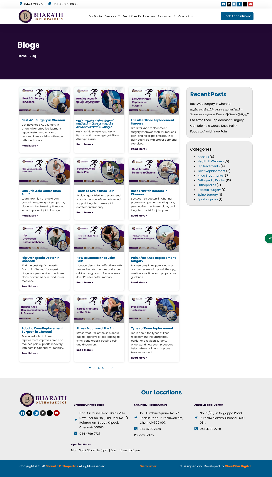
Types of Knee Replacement (152, 328)
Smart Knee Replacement (139, 16)
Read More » (30, 145)
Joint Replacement (211, 171)
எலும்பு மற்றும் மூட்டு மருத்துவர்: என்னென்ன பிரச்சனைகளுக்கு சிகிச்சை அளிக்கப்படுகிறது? (95, 123)
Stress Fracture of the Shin (96, 328)
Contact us (185, 16)
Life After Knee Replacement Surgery (217, 120)
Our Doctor (96, 16)
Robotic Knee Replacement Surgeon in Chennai (42, 330)
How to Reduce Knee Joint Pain (95, 259)
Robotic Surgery (209, 190)
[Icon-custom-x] (229, 4)
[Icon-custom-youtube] (250, 4)
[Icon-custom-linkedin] (234, 4)
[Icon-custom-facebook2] (223, 4)
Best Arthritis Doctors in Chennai (149, 192)
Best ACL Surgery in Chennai (210, 104)
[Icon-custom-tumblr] (239, 4)
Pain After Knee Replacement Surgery (153, 259)
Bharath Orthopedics (62, 466)
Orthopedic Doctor (211, 180)
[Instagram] (245, 4)
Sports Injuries (208, 199)
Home (22, 56)
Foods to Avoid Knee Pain (209, 131)
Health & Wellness (211, 161)
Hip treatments (209, 166)
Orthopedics (207, 185)
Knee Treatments (210, 175)
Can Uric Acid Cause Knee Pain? (213, 126)
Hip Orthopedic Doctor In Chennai (40, 259)
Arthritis (203, 157)
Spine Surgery (208, 194)
